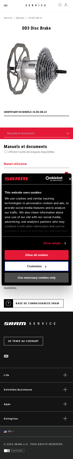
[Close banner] (70, 178)
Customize (34, 266)
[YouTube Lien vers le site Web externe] (6, 356)
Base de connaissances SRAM (37, 303)
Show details (52, 243)
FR (9, 431)
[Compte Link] (66, 5)
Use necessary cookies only (36, 277)
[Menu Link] (5, 6)
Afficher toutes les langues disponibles (31, 151)
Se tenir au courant (23, 341)
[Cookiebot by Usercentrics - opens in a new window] (46, 178)
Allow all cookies (36, 255)
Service (36, 5)
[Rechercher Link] (59, 6)
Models (20, 18)
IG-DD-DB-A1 (35, 18)
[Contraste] (7, 450)
